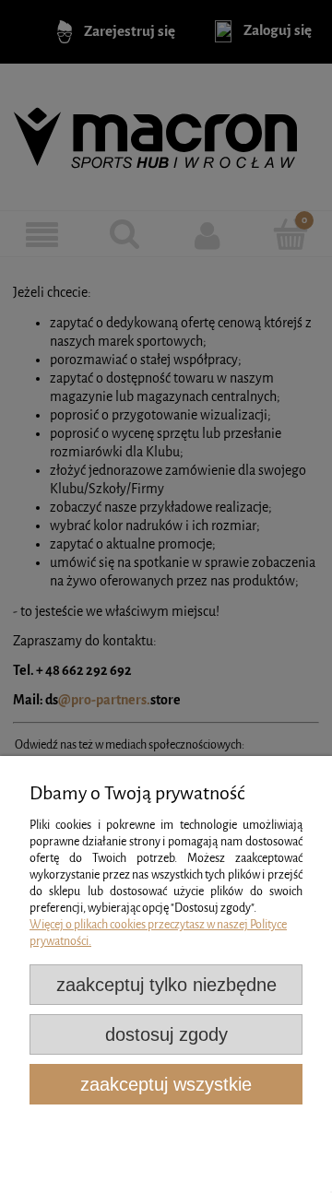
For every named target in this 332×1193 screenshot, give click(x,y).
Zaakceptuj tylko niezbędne (166, 984)
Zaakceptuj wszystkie (166, 1084)
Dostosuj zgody (166, 1034)
